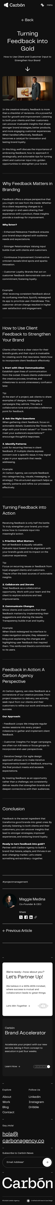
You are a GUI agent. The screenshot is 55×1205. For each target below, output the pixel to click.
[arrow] (27, 69)
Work (6, 1102)
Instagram (36, 1102)
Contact (8, 1112)
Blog (5, 1107)
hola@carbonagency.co (23, 1137)
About (6, 1097)
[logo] (5, 5)
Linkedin (35, 1097)
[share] (21, 917)
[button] (42, 5)
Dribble (34, 1107)
